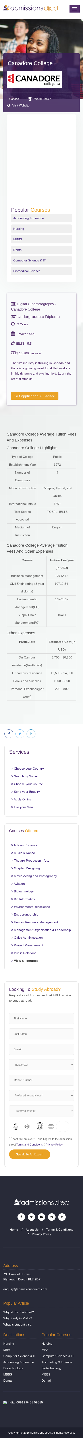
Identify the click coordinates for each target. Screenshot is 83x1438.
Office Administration (28, 937)
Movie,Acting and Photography (35, 876)
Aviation (19, 883)
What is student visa (17, 1324)
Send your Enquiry (26, 791)
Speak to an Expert (29, 1154)
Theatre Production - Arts (31, 860)
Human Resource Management (35, 922)
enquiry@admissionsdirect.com (25, 1289)
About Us (32, 1229)
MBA (6, 1350)
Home (14, 1229)
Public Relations (24, 953)
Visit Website (20, 105)
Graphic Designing (26, 868)
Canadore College (30, 63)
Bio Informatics (24, 899)
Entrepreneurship (25, 914)
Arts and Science (25, 845)
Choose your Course (28, 784)
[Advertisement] (41, 163)
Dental (17, 250)
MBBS (17, 239)
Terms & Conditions (59, 1229)
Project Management (28, 945)
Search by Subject (26, 776)
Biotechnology (23, 891)
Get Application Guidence (34, 396)
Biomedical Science (27, 271)
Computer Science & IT (29, 260)
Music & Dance (24, 853)
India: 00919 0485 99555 (25, 1402)
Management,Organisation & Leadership (42, 930)
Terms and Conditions (29, 1144)
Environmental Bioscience (31, 906)
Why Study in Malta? (17, 1318)
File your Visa (23, 807)
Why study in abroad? (18, 1312)
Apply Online (22, 799)
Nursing (18, 228)
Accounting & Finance (28, 218)
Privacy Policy (54, 1144)
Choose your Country (28, 768)
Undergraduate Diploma (38, 316)
